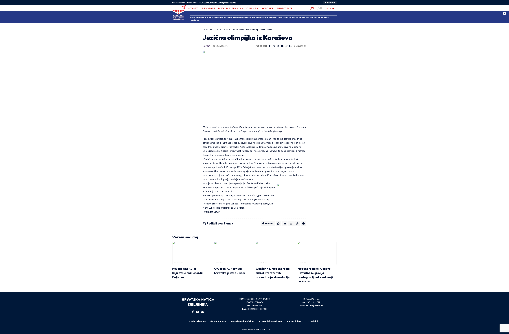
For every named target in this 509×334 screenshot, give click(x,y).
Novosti (207, 46)
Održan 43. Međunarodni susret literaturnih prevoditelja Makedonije (273, 273)
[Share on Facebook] (269, 46)
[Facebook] (192, 311)
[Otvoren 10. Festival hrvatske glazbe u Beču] (233, 253)
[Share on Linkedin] (278, 46)
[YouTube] (197, 311)
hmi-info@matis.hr (313, 305)
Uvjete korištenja (228, 2)
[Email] (282, 46)
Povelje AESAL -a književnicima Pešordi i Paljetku (187, 273)
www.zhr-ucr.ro (211, 211)
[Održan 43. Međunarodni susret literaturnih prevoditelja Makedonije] (275, 253)
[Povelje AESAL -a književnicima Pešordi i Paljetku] (191, 253)
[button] (330, 2)
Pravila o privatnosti (210, 2)
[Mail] (203, 311)
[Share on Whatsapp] (274, 46)
